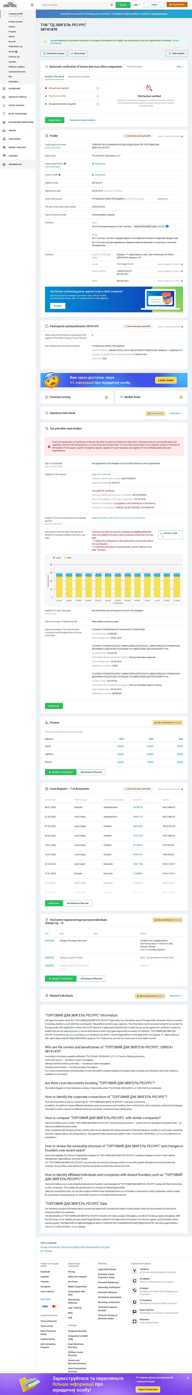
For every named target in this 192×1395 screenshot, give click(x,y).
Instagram (45, 1286)
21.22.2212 (49, 965)
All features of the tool (91, 772)
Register (58, 306)
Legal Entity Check (107, 1269)
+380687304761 (124, 271)
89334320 (138, 826)
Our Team (73, 1281)
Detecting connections (109, 1302)
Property (12, 31)
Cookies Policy (47, 1339)
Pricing (71, 1272)
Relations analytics (17, 67)
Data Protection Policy (48, 1332)
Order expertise (178, 53)
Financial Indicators (107, 1292)
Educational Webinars (74, 1301)
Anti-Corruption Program (48, 1345)
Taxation (12, 62)
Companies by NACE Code (78, 1337)
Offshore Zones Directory (75, 1354)
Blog (70, 1313)
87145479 (138, 845)
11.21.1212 (49, 941)
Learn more (166, 380)
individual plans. (160, 14)
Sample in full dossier (62, 772)
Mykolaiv (69, 1035)
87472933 (138, 835)
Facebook (45, 1272)
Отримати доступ (157, 413)
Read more (163, 199)
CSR (70, 1317)
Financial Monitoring (108, 1282)
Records (12, 41)
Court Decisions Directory (75, 1345)
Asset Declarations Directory (77, 1370)
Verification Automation (109, 1297)
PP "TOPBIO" (46, 1251)
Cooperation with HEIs (76, 1293)
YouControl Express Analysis (107, 1309)
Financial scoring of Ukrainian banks (107, 1317)
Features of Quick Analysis (82, 120)
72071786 (138, 864)
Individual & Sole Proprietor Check (106, 1276)
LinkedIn (44, 1276)
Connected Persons (17, 72)
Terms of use (46, 1326)
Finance (12, 27)
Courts (13, 51)
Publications (15, 46)
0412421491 (123, 274)
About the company (77, 1276)
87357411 (138, 854)
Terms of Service (48, 1321)
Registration (178, 4)
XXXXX (121, 746)
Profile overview (15, 22)
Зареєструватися (148, 1389)
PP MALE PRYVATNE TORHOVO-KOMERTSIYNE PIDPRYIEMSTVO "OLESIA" (75, 1247)
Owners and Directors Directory (77, 1362)
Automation (13, 81)
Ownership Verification (109, 1287)
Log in (154, 4)
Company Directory (77, 1331)
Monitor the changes (55, 53)
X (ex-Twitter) (47, 1291)
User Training (74, 1308)
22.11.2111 (49, 958)
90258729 (138, 807)
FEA (10, 77)
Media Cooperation (77, 1286)
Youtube (44, 1281)
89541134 (138, 817)
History (12, 36)
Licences (14, 57)
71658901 (138, 873)
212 (181, 350)
